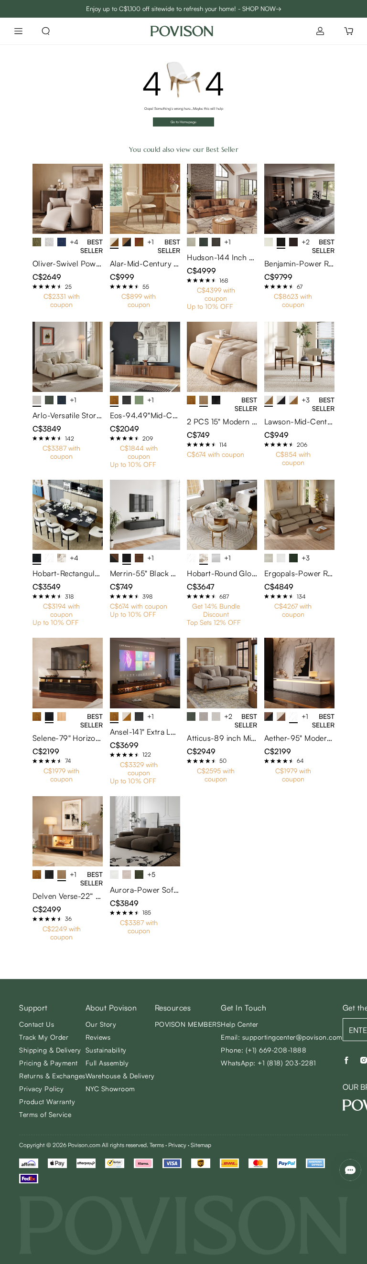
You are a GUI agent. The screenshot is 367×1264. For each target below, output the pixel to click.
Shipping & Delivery (50, 1050)
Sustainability (106, 1050)
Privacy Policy (41, 1089)
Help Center (240, 1024)
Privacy (177, 1144)
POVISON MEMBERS (188, 1024)
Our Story (101, 1024)
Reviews (98, 1037)
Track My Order (43, 1037)
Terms (157, 1144)
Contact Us (36, 1024)
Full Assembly (107, 1063)
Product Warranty (47, 1101)
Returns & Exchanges (52, 1076)
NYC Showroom (110, 1089)
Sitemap (201, 1144)
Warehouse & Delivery (120, 1076)
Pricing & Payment (48, 1063)
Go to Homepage (183, 122)
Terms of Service (45, 1114)
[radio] (34, 286)
